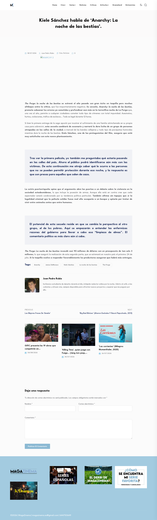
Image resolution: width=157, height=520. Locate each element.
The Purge (106, 265)
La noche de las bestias (88, 265)
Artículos (104, 5)
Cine (63, 5)
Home (54, 5)
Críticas (93, 5)
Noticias (82, 5)
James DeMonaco (52, 265)
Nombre (29, 404)
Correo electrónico (86, 404)
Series (72, 5)
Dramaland (117, 5)
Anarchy (37, 265)
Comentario (30, 418)
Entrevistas (130, 5)
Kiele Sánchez (69, 265)
